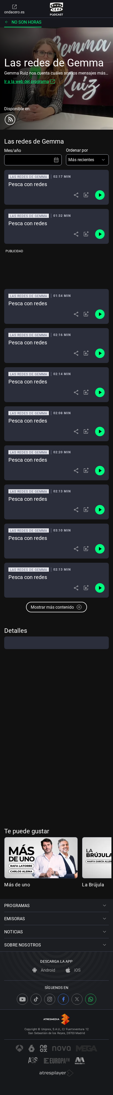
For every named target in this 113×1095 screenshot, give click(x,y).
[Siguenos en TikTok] (36, 999)
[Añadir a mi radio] (86, 195)
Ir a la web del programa (26, 81)
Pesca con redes (27, 184)
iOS (77, 970)
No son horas (27, 22)
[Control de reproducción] (100, 195)
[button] (87, 159)
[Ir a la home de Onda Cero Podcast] (56, 9)
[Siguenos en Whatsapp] (90, 999)
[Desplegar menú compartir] (76, 195)
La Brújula (93, 884)
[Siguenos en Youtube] (22, 999)
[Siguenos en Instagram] (49, 999)
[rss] (10, 119)
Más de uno (17, 884)
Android (47, 970)
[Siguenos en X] (77, 999)
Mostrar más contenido (52, 607)
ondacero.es (14, 12)
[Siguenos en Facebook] (63, 999)
